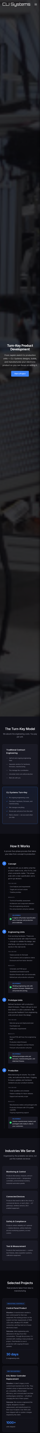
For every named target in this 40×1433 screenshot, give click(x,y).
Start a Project (20, 374)
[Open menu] (36, 4)
